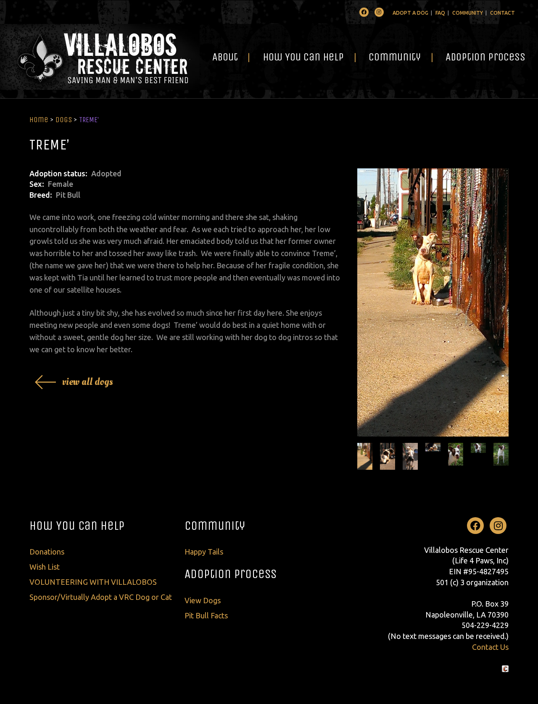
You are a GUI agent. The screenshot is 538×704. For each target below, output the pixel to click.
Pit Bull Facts (206, 615)
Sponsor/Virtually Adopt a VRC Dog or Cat (100, 597)
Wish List (44, 567)
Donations (46, 551)
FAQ (440, 13)
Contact (502, 13)
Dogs (63, 119)
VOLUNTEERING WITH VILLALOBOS (93, 582)
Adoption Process (485, 56)
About (225, 56)
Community (467, 13)
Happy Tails (204, 551)
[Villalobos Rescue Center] (100, 57)
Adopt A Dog (410, 13)
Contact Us (490, 647)
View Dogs (203, 600)
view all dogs (87, 382)
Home (38, 119)
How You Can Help (303, 56)
